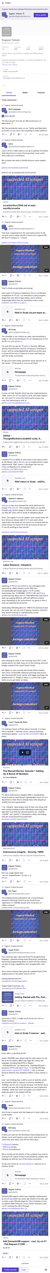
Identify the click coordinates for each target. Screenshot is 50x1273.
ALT (47, 270)
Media (25, 93)
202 (15, 49)
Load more (25, 1263)
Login (23, 1270)
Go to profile (41, 15)
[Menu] (4, 86)
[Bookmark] (25, 134)
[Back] (2, 3)
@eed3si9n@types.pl (9, 43)
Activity (9, 93)
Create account (10, 1270)
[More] (30, 134)
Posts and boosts (9, 100)
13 (3, 49)
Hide (46, 247)
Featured (41, 93)
